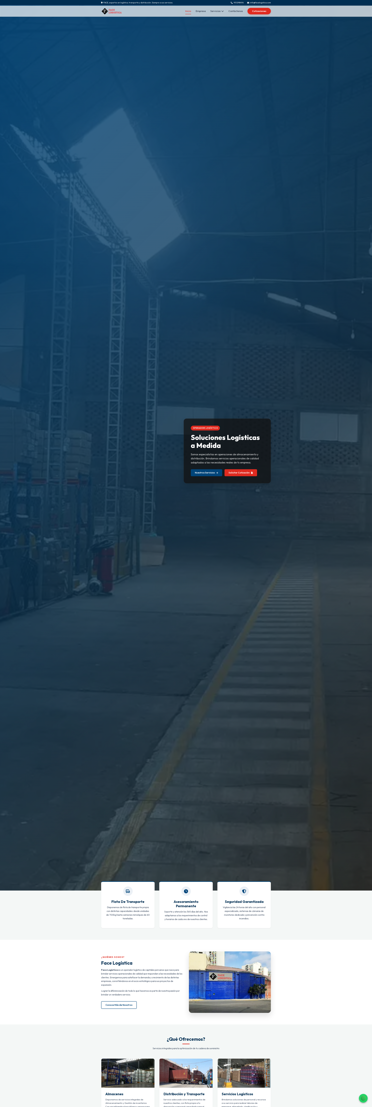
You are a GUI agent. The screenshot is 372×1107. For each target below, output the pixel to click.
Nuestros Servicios (205, 472)
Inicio (188, 10)
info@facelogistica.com (260, 2)
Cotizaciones (259, 11)
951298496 (239, 2)
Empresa (201, 10)
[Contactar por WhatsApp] (363, 1098)
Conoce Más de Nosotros (118, 1005)
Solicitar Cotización (239, 472)
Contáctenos (235, 10)
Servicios (215, 10)
